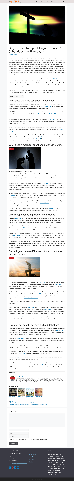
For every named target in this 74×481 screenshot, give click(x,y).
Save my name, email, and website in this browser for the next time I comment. (29, 439)
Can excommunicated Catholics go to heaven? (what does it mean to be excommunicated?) (29, 404)
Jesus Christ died (44, 203)
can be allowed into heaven (31, 298)
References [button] (12, 372)
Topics (59, 1)
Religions (53, 1)
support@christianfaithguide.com (18, 463)
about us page (18, 382)
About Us (31, 462)
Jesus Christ (47, 1)
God (42, 1)
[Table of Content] (22, 96)
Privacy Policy (32, 454)
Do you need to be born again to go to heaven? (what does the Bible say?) (25, 402)
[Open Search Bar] (63, 1)
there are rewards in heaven (29, 316)
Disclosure (31, 459)
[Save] (11, 149)
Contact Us (31, 456)
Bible (37, 1)
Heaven (11, 401)
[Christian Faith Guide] (15, 1)
